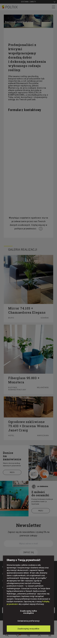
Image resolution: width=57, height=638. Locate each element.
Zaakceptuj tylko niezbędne (28, 612)
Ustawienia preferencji (28, 621)
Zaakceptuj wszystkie (28, 629)
